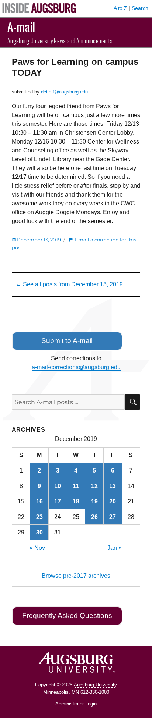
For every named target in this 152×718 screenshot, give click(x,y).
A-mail (21, 26)
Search (140, 8)
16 (39, 501)
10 (57, 486)
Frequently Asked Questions (67, 615)
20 (112, 501)
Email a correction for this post (74, 243)
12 (94, 486)
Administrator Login (76, 704)
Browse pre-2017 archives (76, 576)
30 (39, 532)
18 (76, 501)
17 (57, 501)
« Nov (37, 548)
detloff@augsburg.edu (64, 92)
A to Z (120, 8)
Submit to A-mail (67, 340)
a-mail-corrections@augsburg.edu (76, 367)
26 (94, 517)
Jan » (114, 548)
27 (112, 517)
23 (39, 517)
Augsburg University (95, 684)
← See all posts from (69, 284)
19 (94, 501)
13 (112, 486)
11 (76, 486)
